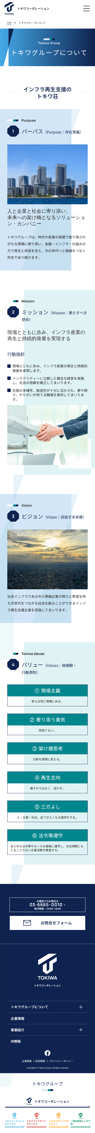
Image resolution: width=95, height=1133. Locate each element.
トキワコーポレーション (52, 1101)
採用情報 (40, 1060)
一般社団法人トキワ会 (80, 1122)
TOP (9, 22)
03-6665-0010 (46, 904)
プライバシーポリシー (61, 1060)
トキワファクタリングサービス (36, 1122)
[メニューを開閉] (86, 8)
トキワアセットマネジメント (58, 1122)
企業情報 (27, 1060)
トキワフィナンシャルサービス (14, 1122)
